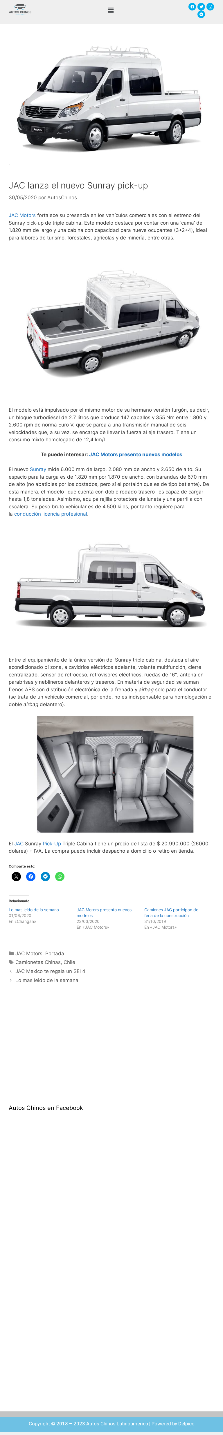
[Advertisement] (52, 1048)
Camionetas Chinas (38, 962)
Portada (54, 953)
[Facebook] (192, 6)
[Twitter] (201, 6)
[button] (111, 10)
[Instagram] (210, 6)
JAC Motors (22, 215)
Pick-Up (52, 844)
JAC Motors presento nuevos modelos (135, 454)
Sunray (38, 469)
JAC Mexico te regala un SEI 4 (50, 971)
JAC (19, 844)
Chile (69, 962)
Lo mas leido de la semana (34, 909)
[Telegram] (201, 14)
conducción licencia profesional (50, 514)
